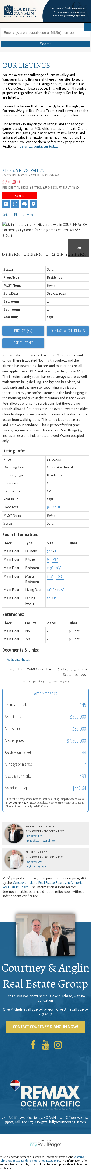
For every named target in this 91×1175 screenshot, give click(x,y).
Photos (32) (23, 330)
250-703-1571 (45, 1009)
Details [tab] (7, 215)
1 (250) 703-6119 (34, 861)
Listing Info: (13, 450)
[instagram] (58, 1045)
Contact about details (67, 330)
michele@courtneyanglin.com (41, 840)
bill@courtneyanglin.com (39, 866)
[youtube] (45, 1045)
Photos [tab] (19, 215)
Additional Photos (18, 659)
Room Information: (20, 534)
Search (46, 44)
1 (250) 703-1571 (34, 836)
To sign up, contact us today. (38, 146)
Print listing (23, 343)
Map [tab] (30, 215)
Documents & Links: (20, 650)
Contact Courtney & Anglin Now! (45, 1027)
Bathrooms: (13, 614)
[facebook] (33, 1045)
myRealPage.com (45, 1145)
